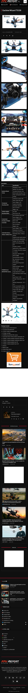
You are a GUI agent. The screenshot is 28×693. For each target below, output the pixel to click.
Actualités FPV (5, 523)
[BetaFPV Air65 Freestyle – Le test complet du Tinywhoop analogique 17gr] (14, 454)
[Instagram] (14, 418)
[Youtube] (23, 418)
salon (3, 445)
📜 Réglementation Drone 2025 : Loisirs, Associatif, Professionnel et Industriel (12, 501)
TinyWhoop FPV (5, 464)
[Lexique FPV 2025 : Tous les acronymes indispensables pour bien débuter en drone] (14, 513)
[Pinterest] (9, 35)
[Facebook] (3, 35)
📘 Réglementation (6, 504)
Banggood (4, 403)
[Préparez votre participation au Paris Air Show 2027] (14, 435)
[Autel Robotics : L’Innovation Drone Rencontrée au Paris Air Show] (5, 601)
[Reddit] (20, 677)
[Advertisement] (14, 383)
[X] (6, 35)
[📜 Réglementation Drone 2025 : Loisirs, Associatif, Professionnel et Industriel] (14, 494)
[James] (7, 416)
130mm (6, 401)
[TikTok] (18, 418)
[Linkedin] (16, 418)
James (13, 412)
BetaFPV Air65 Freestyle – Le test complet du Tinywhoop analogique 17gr (13, 461)
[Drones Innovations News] (9, 1)
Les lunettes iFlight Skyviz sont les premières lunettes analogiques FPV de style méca (13, 539)
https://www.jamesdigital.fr (15, 414)
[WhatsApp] (12, 35)
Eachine (8, 403)
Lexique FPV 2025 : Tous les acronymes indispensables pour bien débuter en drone (12, 520)
